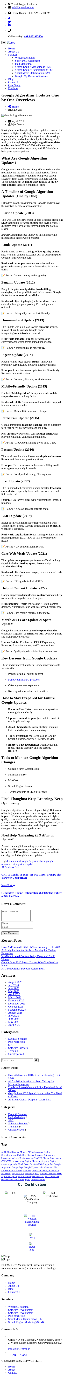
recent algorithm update (21, 864)
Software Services (18, 1047)
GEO (39, 1164)
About (11, 1369)
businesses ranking (10, 1158)
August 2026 (15, 982)
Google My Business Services (31, 76)
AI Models (22, 1152)
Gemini (33, 1164)
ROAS (21, 1176)
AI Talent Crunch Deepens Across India (23, 968)
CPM (8, 1161)
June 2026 (13, 988)
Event (26, 1164)
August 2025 (15, 1012)
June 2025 (13, 1018)
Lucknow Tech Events (11, 1170)
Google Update (31, 1167)
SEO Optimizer (52, 1176)
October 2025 (15, 1006)
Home (11, 48)
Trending (13, 1050)
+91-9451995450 (33, 36)
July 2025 (13, 1015)
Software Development (27, 60)
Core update (13, 861)
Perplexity (29, 1173)
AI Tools (31, 1152)
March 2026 (14, 997)
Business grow (26, 1158)
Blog (10, 79)
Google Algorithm (30, 861)
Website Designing (25, 57)
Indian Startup (45, 1167)
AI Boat (13, 1152)
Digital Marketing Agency (37, 1161)
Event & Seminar (17, 1038)
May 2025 (13, 1021)
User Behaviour (38, 1179)
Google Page (17, 1167)
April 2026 (14, 994)
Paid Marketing (23, 63)
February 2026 (16, 1000)
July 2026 (13, 985)
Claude (46, 1158)
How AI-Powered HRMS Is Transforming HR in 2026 (30, 947)
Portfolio (13, 88)
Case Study (14, 85)
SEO (10, 1044)
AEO (3, 1152)
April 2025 (14, 1024)
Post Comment (10, 933)
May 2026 (13, 991)
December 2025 (16, 1003)
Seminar (36, 1176)
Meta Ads (27, 1170)
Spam (27, 1179)
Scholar (27, 1176)
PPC (37, 1173)
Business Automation (45, 1155)
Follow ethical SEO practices (24, 679)
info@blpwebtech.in (23, 7)
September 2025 (17, 1009)
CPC (3, 1161)
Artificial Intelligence (24, 1155)
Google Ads (47, 1164)
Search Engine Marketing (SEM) (33, 66)
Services (12, 54)
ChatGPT (37, 1158)
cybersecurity (18, 1161)
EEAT (20, 1164)
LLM (55, 1167)
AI (7, 1152)
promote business (48, 1173)
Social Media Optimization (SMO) (33, 73)
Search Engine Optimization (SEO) (34, 69)
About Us (13, 51)
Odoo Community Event (43, 1170)
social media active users (12, 1179)
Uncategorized (16, 1054)
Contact (12, 1372)
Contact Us (14, 82)
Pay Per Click (18, 1173)
